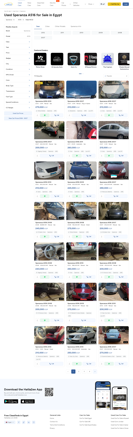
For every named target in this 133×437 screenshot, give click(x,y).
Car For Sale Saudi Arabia (87, 425)
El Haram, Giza (41, 232)
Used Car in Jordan (117, 421)
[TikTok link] (23, 422)
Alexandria (72, 111)
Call (58, 115)
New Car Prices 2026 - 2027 (18, 118)
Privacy (52, 428)
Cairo (103, 151)
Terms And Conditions (57, 425)
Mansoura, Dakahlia (107, 191)
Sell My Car (115, 4)
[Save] (62, 83)
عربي (103, 4)
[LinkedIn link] (28, 422)
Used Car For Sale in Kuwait (120, 418)
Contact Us (54, 421)
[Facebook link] (18, 422)
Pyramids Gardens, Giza (108, 356)
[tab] (38, 26)
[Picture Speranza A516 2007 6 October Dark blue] (114, 211)
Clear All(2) (29, 20)
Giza (103, 111)
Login (126, 4)
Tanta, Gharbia (73, 232)
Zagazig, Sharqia (42, 151)
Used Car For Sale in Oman (119, 428)
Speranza (49, 111)
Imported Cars (40, 4)
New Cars (29, 4)
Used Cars (20, 4)
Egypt (9, 422)
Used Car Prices (18, 113)
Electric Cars (54, 4)
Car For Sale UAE (85, 421)
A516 (55, 111)
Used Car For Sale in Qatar (119, 425)
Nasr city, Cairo (106, 313)
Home (52, 418)
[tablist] (81, 26)
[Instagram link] (33, 422)
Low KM (91, 111)
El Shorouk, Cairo (106, 272)
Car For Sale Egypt (85, 418)
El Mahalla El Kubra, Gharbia (77, 313)
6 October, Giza (106, 232)
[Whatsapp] (45, 115)
